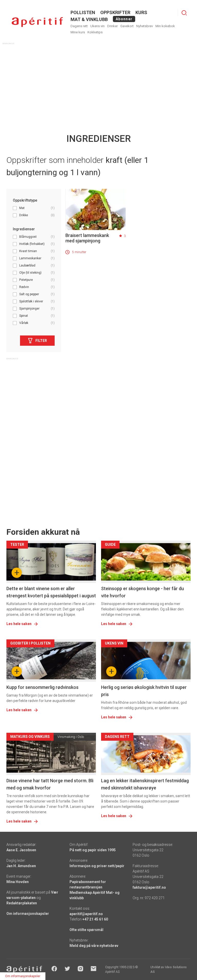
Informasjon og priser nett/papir (97, 866)
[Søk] (184, 13)
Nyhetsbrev (144, 26)
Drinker (112, 26)
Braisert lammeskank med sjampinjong (87, 238)
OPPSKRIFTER (115, 12)
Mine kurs (78, 32)
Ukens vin (97, 26)
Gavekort (127, 26)
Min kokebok (165, 26)
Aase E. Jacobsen (21, 850)
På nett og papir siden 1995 (93, 850)
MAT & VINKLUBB (89, 19)
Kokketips (95, 32)
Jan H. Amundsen (21, 866)
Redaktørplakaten (21, 903)
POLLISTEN (83, 12)
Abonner (124, 19)
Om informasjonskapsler (27, 914)
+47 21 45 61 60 (95, 919)
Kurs (141, 12)
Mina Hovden (17, 882)
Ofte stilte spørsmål (86, 930)
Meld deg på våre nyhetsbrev (94, 946)
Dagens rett (79, 26)
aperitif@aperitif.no (86, 914)
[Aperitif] (37, 22)
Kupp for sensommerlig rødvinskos (42, 687)
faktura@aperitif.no (149, 887)
